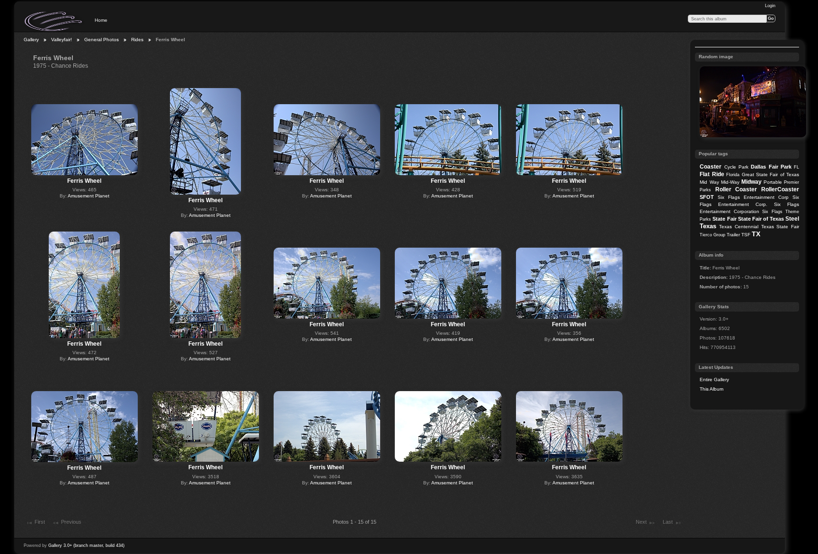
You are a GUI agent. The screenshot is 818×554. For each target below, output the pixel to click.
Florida (732, 174)
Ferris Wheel (84, 181)
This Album (711, 389)
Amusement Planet (88, 195)
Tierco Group (712, 234)
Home (101, 20)
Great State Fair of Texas (771, 174)
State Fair (724, 219)
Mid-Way (730, 182)
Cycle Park (736, 167)
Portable (773, 182)
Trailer (733, 234)
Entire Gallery (714, 379)
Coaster (710, 166)
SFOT (707, 197)
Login (770, 5)
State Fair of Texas (761, 219)
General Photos (101, 39)
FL (796, 167)
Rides (137, 39)
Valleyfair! (61, 39)
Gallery (31, 39)
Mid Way (709, 182)
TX (756, 234)
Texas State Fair (780, 226)
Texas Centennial (738, 226)
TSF (745, 234)
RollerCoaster (780, 189)
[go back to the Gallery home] (54, 21)
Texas (708, 226)
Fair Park (780, 167)
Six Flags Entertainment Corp (753, 197)
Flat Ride (712, 174)
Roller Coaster (736, 189)
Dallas (758, 167)
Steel (792, 218)
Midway (751, 182)
